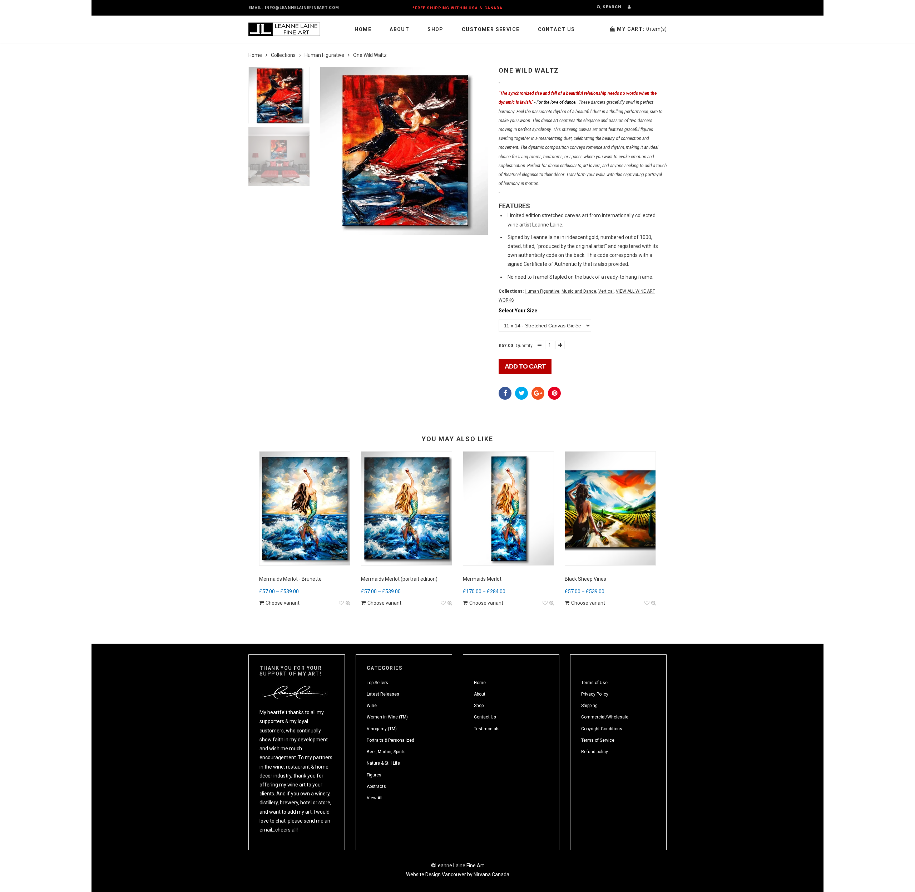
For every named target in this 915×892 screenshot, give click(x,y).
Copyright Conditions (601, 728)
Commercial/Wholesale (604, 717)
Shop (435, 29)
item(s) (642, 29)
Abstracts (376, 786)
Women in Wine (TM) (387, 717)
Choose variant (283, 603)
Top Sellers (377, 682)
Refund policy (594, 751)
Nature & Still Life (383, 763)
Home (363, 29)
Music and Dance (579, 291)
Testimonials (487, 728)
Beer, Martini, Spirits (386, 751)
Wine (372, 705)
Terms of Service (597, 740)
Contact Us (556, 29)
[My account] (629, 7)
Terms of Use (594, 682)
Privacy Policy (594, 694)
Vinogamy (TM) (382, 728)
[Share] (505, 393)
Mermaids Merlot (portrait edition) (399, 579)
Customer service (490, 29)
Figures (374, 775)
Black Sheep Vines (585, 579)
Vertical (606, 291)
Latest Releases (383, 694)
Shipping (589, 705)
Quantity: (525, 345)
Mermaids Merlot (482, 579)
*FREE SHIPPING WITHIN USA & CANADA (457, 8)
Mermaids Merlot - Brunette (290, 579)
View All (374, 797)
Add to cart (525, 366)
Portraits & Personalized (390, 740)
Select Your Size (518, 310)
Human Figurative (324, 55)
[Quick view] (348, 603)
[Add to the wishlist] (341, 603)
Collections (283, 55)
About (399, 29)
